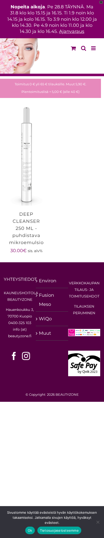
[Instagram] (26, 356)
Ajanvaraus (71, 31)
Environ (47, 281)
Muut (45, 333)
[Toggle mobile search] (83, 48)
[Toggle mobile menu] (93, 48)
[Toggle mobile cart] (73, 48)
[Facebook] (14, 356)
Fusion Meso (46, 299)
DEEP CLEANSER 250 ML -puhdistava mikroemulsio (26, 228)
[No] (97, 522)
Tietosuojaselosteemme (59, 530)
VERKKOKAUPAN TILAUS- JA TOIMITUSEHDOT (84, 289)
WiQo (45, 319)
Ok (30, 530)
